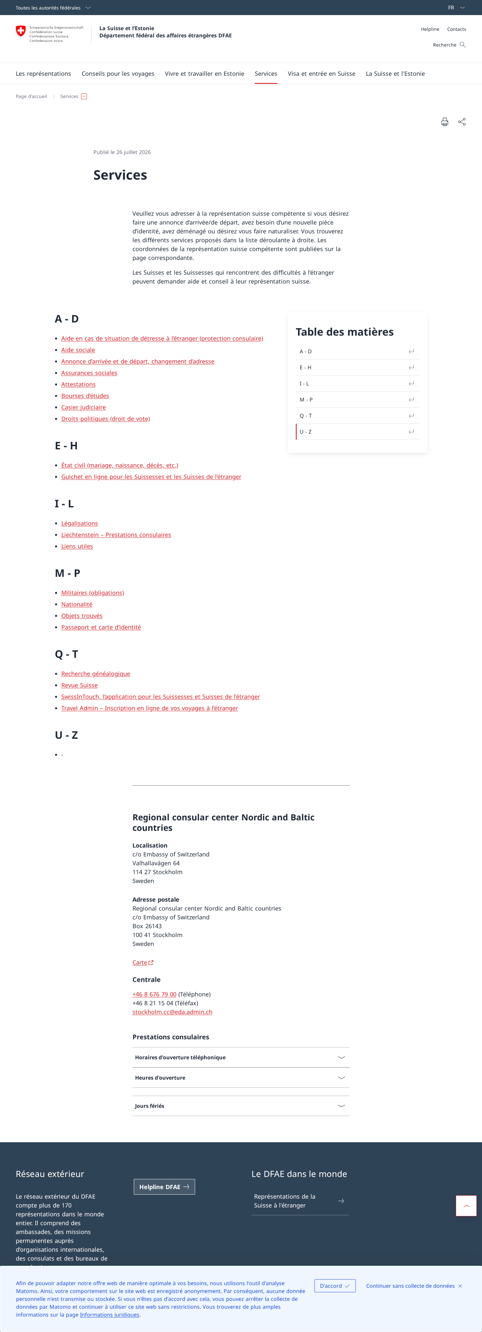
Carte (139, 962)
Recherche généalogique (95, 673)
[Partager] (461, 122)
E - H (305, 367)
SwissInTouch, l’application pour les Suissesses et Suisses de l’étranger (160, 696)
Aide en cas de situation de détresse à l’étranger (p (133, 338)
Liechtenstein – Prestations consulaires (116, 535)
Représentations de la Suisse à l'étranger (284, 1200)
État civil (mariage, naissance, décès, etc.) (119, 465)
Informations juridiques (109, 1314)
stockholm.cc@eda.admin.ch (172, 1012)
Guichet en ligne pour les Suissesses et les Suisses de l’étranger (151, 476)
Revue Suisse (79, 685)
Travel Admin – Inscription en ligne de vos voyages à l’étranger (149, 708)
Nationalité (76, 604)
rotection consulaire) (234, 338)
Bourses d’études (85, 396)
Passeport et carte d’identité (101, 627)
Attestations (78, 384)
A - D (306, 351)
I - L (304, 383)
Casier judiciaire (83, 407)
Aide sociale (78, 350)
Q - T (306, 415)
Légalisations (79, 523)
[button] (43, 73)
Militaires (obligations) (92, 593)
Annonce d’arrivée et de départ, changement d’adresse (137, 361)
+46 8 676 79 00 (154, 994)
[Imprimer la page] (444, 121)
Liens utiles (77, 546)
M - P (306, 399)
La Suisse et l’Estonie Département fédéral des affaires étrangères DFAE (165, 32)
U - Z (305, 431)
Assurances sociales (89, 373)
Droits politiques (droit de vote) (105, 418)
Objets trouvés (82, 615)
